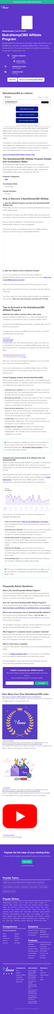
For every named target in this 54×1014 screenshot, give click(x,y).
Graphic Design (27, 911)
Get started (27, 862)
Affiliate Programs (44, 975)
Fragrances (5, 911)
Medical (4, 916)
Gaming (11, 911)
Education (17, 887)
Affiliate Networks (7, 902)
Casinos (5, 907)
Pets (36, 916)
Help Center (43, 972)
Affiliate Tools (7, 882)
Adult (20, 902)
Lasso (24, 357)
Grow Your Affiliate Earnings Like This (32, 1002)
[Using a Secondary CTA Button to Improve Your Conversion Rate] (19, 769)
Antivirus (36, 902)
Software (23, 918)
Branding (18, 972)
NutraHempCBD (8, 341)
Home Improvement (14, 914)
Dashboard (30, 957)
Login (41, 977)
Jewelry (28, 914)
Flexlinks (16, 940)
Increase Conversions (33, 930)
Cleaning (27, 907)
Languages (37, 914)
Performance (43, 957)
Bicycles (25, 905)
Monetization (25, 887)
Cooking (32, 907)
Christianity (20, 907)
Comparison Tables (32, 948)
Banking (16, 905)
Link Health (42, 955)
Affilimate (16, 936)
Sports (36, 918)
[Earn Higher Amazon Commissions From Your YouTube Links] (19, 816)
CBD (6, 179)
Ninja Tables (17, 943)
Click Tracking (43, 951)
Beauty (20, 905)
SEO (14, 891)
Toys (4, 920)
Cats (9, 907)
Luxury (47, 914)
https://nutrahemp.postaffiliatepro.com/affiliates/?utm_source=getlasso (26, 608)
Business (40, 905)
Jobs (32, 914)
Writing (44, 920)
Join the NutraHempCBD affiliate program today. (19, 154)
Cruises (46, 907)
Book (29, 905)
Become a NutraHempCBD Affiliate (31, 79)
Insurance (23, 914)
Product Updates (43, 887)
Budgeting (34, 905)
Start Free (12, 79)
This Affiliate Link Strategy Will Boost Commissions (32, 997)
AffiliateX (5, 936)
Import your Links (44, 953)
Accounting (15, 902)
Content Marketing (8, 887)
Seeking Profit (7, 891)
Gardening (16, 911)
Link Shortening (32, 946)
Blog (41, 970)
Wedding (23, 920)
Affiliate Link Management (43, 931)
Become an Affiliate (20, 975)
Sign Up (42, 979)
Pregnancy (40, 916)
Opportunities (31, 955)
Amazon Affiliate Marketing (18, 882)
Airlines (26, 902)
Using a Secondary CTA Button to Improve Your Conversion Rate (22, 744)
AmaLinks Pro (6, 938)
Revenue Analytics (44, 936)
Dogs (12, 909)
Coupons (37, 907)
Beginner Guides (31, 882)
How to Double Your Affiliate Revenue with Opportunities (33, 992)
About (17, 970)
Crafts (42, 907)
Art (45, 902)
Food (48, 909)
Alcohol (31, 902)
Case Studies (40, 882)
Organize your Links (45, 948)
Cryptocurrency (6, 909)
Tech (48, 918)
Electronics (23, 909)
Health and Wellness (45, 911)
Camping (46, 905)
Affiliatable (16, 934)
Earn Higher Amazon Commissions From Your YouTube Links (21, 791)
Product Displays (32, 953)
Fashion (29, 909)
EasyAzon (5, 940)
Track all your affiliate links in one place (35, 521)
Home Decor (6, 914)
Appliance (41, 902)
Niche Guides (33, 887)
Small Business (16, 918)
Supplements (42, 918)
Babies (11, 905)
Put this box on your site (17, 355)
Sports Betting (30, 918)
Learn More (6, 355)
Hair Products (35, 911)
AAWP (4, 934)
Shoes (4, 918)
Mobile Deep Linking (33, 951)
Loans (42, 914)
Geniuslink (5, 943)
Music (15, 916)
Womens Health (38, 920)
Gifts (21, 911)
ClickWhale (17, 938)
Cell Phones (14, 907)
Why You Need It (8, 740)
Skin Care (9, 918)
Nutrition (20, 916)
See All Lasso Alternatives (9, 930)
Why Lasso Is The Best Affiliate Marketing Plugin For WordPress (21, 697)
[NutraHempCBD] (8, 339)
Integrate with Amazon (45, 944)
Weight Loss (30, 920)
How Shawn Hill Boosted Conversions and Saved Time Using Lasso (32, 985)
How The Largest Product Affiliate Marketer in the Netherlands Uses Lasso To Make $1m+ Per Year (32, 975)
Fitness (43, 909)
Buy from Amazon (8, 835)
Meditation (10, 916)
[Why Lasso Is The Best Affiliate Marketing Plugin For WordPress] (19, 722)
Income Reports (32, 935)
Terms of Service (20, 979)
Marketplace (31, 944)
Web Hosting (17, 920)
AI (22, 902)
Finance (34, 909)
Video (11, 920)
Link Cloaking (43, 946)
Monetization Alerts (44, 934)
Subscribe (42, 683)
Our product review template (32, 447)
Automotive (5, 905)
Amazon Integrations (33, 932)
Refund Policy (19, 981)
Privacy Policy (19, 977)
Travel (7, 920)
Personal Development (28, 916)
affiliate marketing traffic (18, 654)
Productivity (47, 916)
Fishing (39, 909)
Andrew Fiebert (7, 50)
